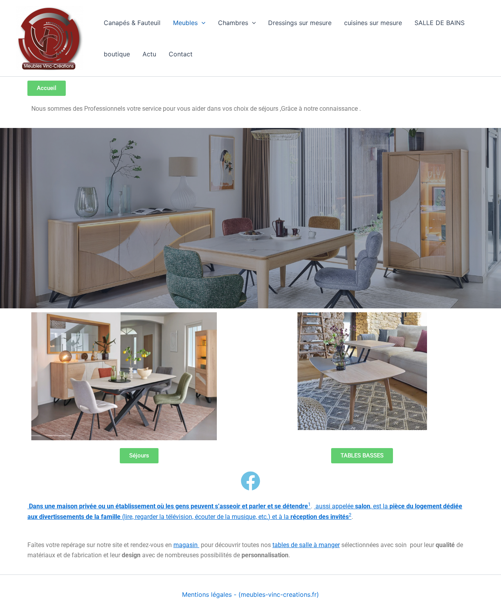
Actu (149, 54)
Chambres (233, 23)
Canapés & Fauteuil (132, 23)
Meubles (185, 23)
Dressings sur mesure (300, 23)
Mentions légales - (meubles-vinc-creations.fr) (250, 594)
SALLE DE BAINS (439, 23)
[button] (201, 22)
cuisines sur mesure (373, 23)
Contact (181, 54)
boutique (117, 54)
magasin (186, 545)
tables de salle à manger (306, 545)
